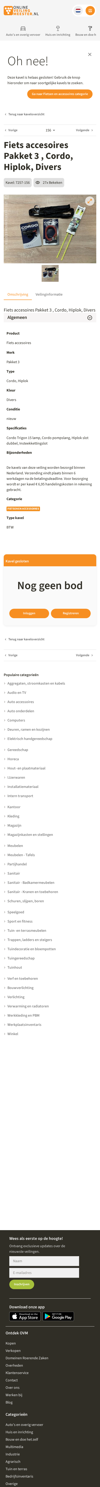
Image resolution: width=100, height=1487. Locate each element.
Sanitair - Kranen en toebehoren (32, 891)
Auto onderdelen (20, 711)
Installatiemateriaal (22, 786)
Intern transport (20, 795)
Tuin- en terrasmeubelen (26, 930)
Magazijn (14, 825)
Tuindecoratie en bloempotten (31, 949)
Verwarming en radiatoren (28, 1006)
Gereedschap (17, 749)
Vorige (12, 130)
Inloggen (29, 613)
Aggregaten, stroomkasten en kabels (36, 683)
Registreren (71, 613)
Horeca (13, 759)
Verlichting (15, 997)
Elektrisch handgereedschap (29, 738)
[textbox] (50, 440)
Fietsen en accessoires (23, 509)
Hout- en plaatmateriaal (26, 768)
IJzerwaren (16, 777)
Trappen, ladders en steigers (29, 939)
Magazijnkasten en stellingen (30, 834)
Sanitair (13, 873)
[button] (78, 10)
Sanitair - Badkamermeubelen (30, 882)
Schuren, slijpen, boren (25, 901)
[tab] (18, 294)
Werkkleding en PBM (23, 1015)
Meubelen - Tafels (21, 855)
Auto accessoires (20, 701)
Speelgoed (15, 912)
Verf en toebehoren (22, 978)
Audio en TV (16, 692)
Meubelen (15, 845)
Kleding (13, 816)
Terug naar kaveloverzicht (26, 114)
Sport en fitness (20, 921)
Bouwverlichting (20, 987)
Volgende (82, 130)
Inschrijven (22, 1284)
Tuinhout (14, 967)
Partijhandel (17, 864)
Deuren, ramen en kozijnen (28, 729)
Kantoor (13, 807)
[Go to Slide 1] (50, 273)
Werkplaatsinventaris (24, 1024)
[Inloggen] (90, 10)
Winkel (12, 1033)
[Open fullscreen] (89, 201)
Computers (16, 720)
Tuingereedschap (21, 958)
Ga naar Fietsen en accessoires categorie (60, 94)
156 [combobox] (48, 130)
